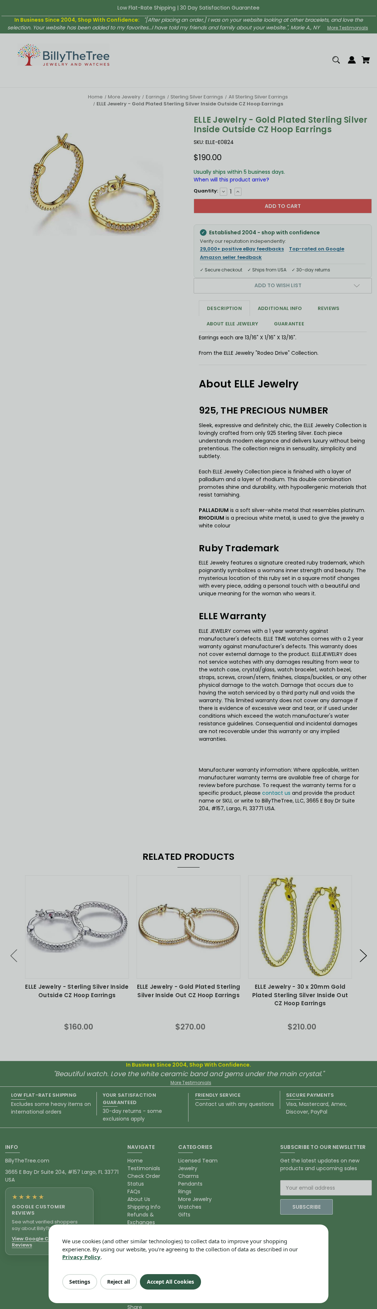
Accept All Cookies (170, 1281)
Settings (79, 1281)
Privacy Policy (81, 1257)
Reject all (118, 1281)
